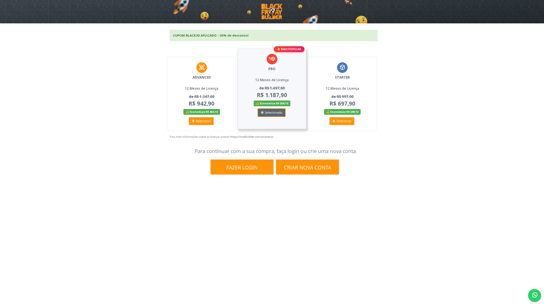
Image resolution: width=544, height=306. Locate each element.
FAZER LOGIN (242, 167)
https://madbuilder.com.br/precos (251, 137)
